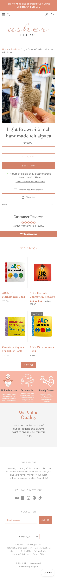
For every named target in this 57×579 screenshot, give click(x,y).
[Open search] (8, 14)
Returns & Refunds (20, 554)
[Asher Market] (28, 29)
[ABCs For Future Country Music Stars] (42, 272)
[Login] (46, 14)
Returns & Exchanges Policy (19, 547)
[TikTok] (40, 498)
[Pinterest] (34, 498)
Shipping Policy (33, 544)
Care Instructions (43, 547)
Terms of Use (39, 554)
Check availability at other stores (30, 181)
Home (5, 49)
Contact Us (25, 551)
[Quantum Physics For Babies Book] (14, 326)
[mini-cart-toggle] (52, 14)
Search (14, 551)
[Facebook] (22, 498)
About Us (19, 544)
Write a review (28, 234)
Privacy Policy (40, 551)
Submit (45, 520)
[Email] (17, 498)
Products (15, 49)
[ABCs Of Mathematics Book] (14, 272)
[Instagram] (28, 498)
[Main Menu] (3, 14)
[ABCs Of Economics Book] (42, 326)
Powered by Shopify (28, 566)
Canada (26, 536)
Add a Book (28, 248)
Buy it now (28, 166)
